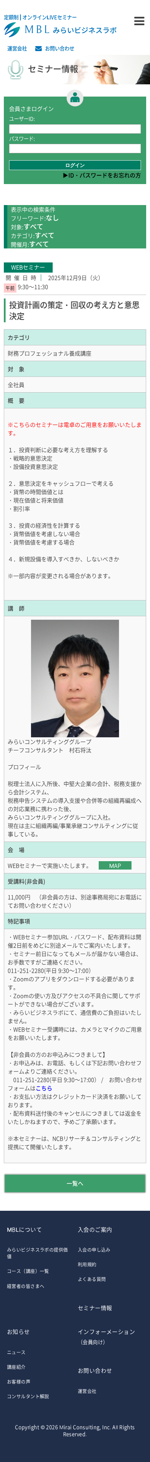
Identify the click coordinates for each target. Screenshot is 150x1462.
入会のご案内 (95, 1229)
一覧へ (75, 1183)
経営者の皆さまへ (25, 1285)
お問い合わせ (59, 48)
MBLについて (24, 1229)
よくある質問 (92, 1278)
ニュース (16, 1352)
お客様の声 (18, 1381)
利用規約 (87, 1264)
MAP (115, 865)
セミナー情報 (95, 1308)
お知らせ (18, 1332)
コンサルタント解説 (28, 1396)
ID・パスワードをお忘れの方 (104, 175)
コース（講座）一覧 (28, 1270)
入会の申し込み (94, 1249)
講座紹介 (16, 1366)
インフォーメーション (106, 1337)
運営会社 (17, 48)
